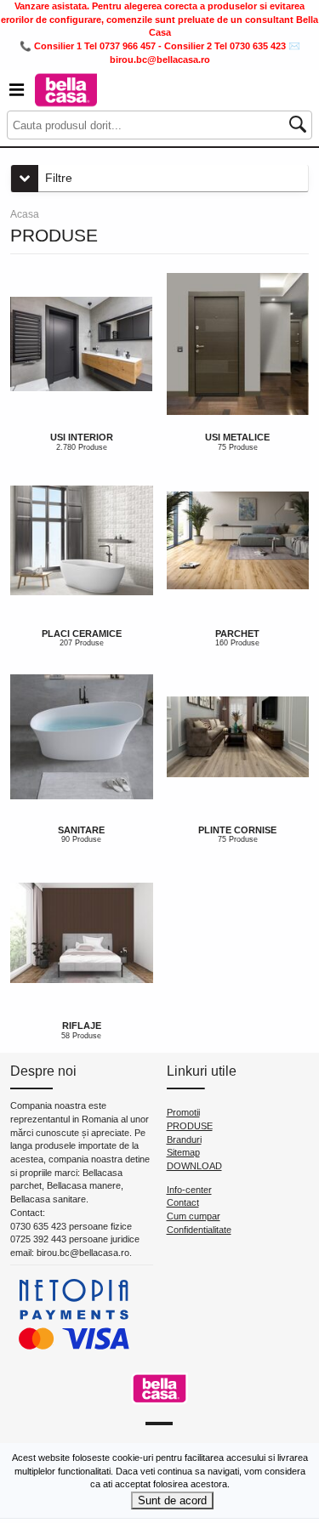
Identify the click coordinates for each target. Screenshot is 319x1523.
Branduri (184, 1139)
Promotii (183, 1112)
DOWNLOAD (194, 1166)
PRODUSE (190, 1126)
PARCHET (237, 633)
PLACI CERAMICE (82, 633)
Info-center (189, 1190)
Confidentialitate (199, 1230)
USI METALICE (237, 437)
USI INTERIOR (81, 437)
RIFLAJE (81, 1025)
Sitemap (183, 1152)
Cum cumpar (193, 1216)
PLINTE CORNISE (237, 830)
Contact (183, 1202)
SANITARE (81, 830)
